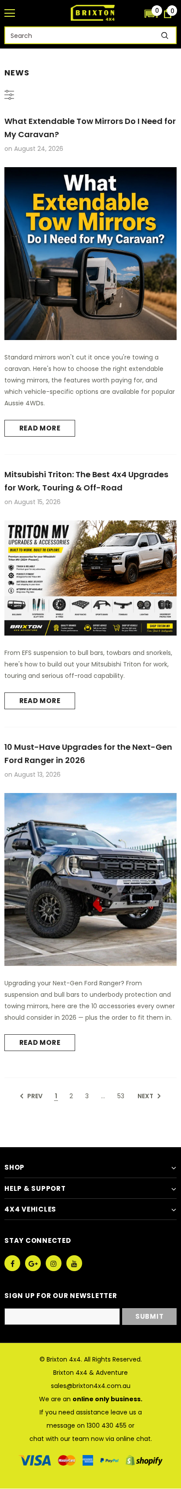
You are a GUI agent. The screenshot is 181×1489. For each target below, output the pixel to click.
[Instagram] (54, 1263)
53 (120, 1096)
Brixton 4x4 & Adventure (90, 1372)
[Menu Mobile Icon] (9, 13)
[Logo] (92, 13)
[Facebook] (12, 1263)
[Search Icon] (134, 13)
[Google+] (33, 1263)
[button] (151, 13)
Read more (40, 428)
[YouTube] (74, 1263)
